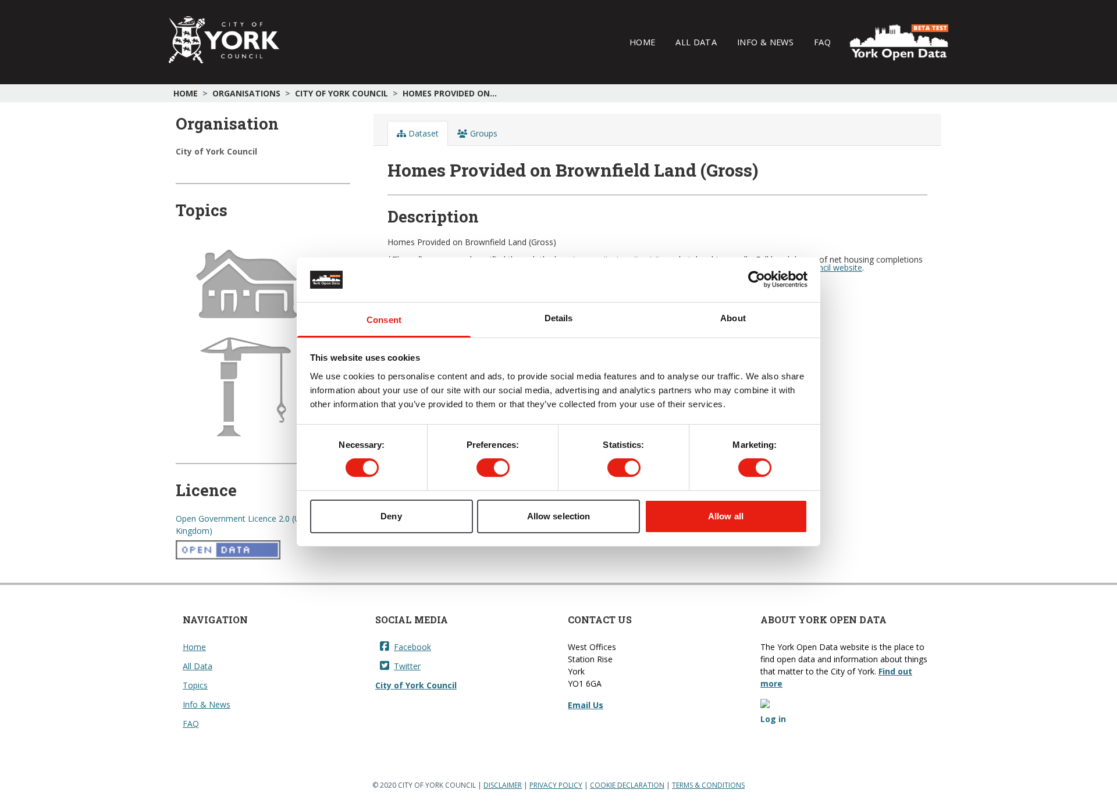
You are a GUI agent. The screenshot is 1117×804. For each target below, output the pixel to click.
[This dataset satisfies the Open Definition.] (263, 550)
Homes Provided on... (450, 93)
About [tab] (733, 318)
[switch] (493, 467)
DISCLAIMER (502, 785)
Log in (773, 718)
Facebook (412, 646)
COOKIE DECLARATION (627, 785)
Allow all (726, 516)
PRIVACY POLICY (555, 785)
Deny (390, 516)
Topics (195, 685)
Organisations (246, 93)
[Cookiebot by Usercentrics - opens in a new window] (756, 279)
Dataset (422, 133)
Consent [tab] (384, 320)
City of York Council (341, 93)
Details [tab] (559, 318)
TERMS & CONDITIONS (708, 785)
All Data (696, 42)
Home (642, 42)
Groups (482, 133)
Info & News (765, 42)
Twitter (407, 666)
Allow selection (558, 516)
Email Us (585, 704)
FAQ (822, 42)
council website (833, 267)
